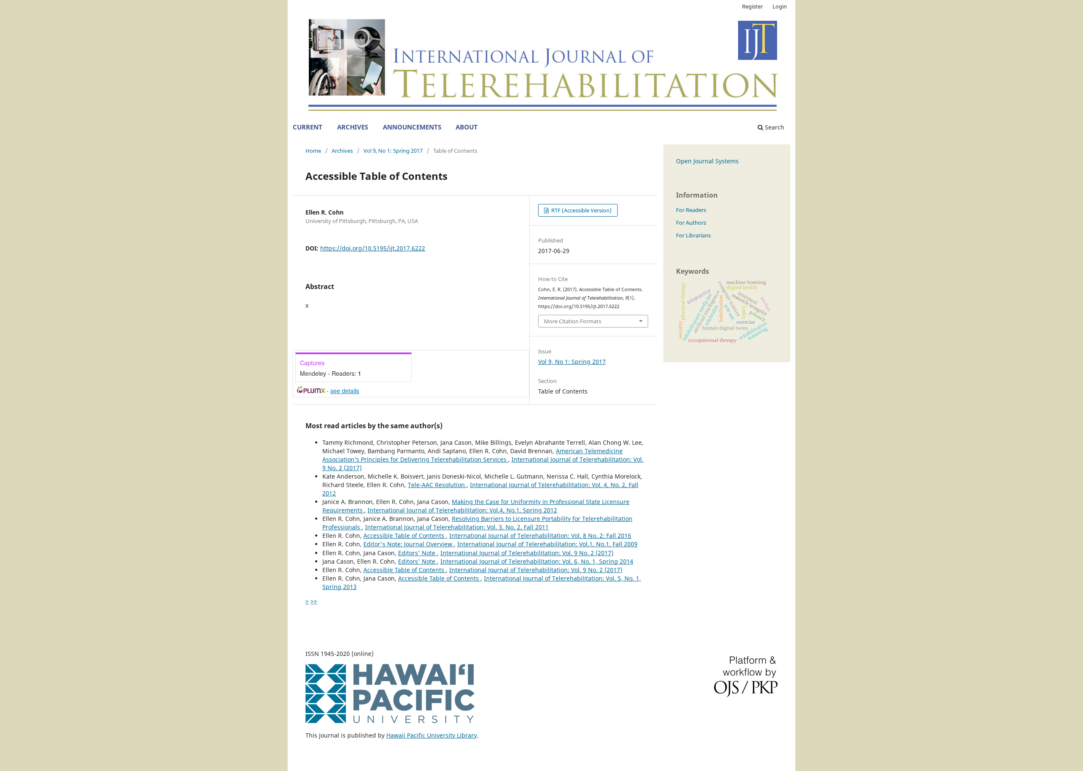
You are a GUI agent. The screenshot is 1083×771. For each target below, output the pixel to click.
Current (307, 127)
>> (314, 601)
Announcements (412, 127)
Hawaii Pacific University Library (431, 735)
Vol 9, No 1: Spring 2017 (393, 150)
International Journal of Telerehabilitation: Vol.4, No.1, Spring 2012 (462, 510)
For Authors (691, 222)
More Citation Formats (572, 321)
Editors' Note (417, 553)
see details (344, 390)
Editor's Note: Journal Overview (408, 544)
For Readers (691, 210)
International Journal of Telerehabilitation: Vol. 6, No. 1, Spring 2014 (536, 561)
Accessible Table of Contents (404, 535)
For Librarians (693, 235)
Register (752, 6)
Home (313, 150)
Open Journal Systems (707, 161)
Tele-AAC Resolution (437, 485)
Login (779, 6)
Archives (352, 127)
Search (773, 127)
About (467, 127)
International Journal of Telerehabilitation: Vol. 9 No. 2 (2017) (526, 553)
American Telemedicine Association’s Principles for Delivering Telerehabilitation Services (472, 455)
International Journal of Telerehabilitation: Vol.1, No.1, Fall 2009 (547, 544)
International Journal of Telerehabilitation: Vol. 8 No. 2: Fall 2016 (540, 535)
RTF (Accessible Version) (581, 210)
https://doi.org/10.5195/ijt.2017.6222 (372, 248)
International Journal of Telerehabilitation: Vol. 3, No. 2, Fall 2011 (457, 527)
